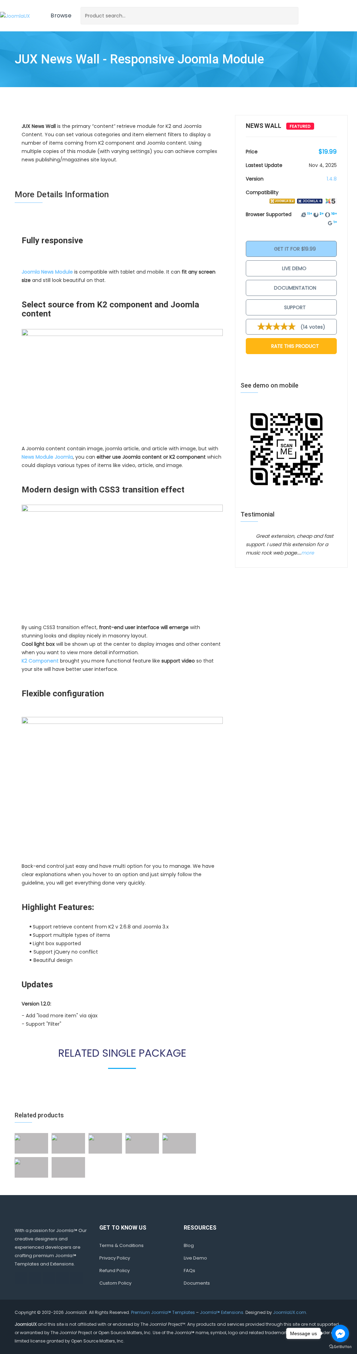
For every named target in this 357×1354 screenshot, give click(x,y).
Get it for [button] (294, 248)
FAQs (189, 1270)
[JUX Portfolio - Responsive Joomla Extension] (54, 1137)
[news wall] (122, 384)
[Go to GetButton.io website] (340, 1347)
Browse (61, 16)
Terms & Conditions (121, 1245)
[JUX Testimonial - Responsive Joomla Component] (165, 1137)
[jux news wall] (122, 561)
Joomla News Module (47, 271)
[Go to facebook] (340, 1333)
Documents (197, 1283)
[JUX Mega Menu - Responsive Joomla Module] (17, 1161)
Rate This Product (294, 346)
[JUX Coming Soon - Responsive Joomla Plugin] (128, 1137)
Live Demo (294, 268)
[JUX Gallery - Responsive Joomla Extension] (91, 1137)
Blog (189, 1245)
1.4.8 (332, 178)
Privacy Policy (114, 1258)
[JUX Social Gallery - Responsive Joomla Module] (17, 1137)
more (307, 552)
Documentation (294, 287)
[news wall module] (122, 787)
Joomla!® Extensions (221, 1312)
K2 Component (40, 660)
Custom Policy (115, 1283)
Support (294, 307)
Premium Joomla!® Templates (163, 1312)
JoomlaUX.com (289, 1312)
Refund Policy (114, 1270)
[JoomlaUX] (15, 15)
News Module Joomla (47, 456)
